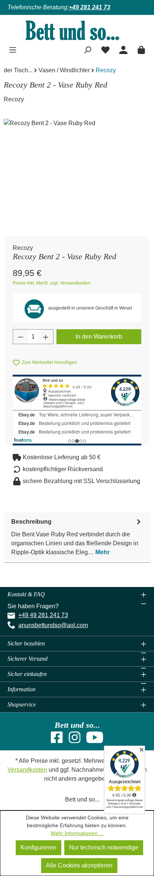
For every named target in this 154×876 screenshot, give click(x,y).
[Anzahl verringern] (20, 336)
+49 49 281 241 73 (43, 615)
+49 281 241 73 (89, 7)
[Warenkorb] (141, 48)
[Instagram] (75, 739)
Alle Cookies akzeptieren (79, 865)
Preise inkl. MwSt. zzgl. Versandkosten (51, 283)
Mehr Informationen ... (77, 833)
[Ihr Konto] (123, 48)
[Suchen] (87, 48)
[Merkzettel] (105, 48)
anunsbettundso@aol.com (53, 625)
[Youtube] (94, 739)
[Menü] (13, 48)
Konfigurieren (38, 847)
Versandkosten (27, 769)
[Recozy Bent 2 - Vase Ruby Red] (77, 161)
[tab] (77, 536)
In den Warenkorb (99, 336)
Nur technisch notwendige (103, 847)
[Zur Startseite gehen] (77, 30)
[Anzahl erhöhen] (46, 336)
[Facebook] (57, 739)
